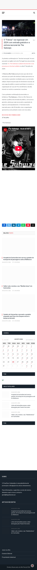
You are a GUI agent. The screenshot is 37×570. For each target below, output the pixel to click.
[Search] (34, 13)
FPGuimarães (7, 53)
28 (8, 346)
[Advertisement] (18, 198)
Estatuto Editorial (7, 553)
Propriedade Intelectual (9, 557)
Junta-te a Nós (6, 550)
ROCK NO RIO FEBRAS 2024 (11, 115)
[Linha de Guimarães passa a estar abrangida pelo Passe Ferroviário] (5, 405)
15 (27, 354)
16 (32, 354)
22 (27, 358)
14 (22, 354)
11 (8, 354)
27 (3, 346)
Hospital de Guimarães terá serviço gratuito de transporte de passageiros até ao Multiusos (23, 396)
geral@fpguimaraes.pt (8, 495)
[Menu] (3, 13)
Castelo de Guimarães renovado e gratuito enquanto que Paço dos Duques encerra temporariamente (17, 316)
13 (18, 354)
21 (22, 358)
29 (13, 346)
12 (13, 354)
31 (22, 346)
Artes (33, 53)
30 (18, 346)
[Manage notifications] (32, 565)
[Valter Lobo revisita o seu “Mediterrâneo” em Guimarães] (18, 275)
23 (32, 358)
